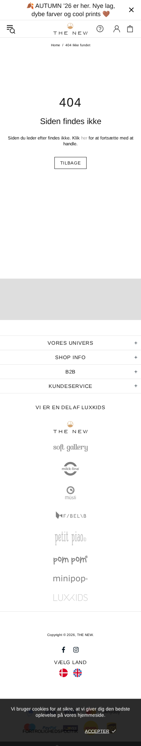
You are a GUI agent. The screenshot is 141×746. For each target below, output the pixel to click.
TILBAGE (70, 163)
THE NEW (70, 29)
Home (55, 45)
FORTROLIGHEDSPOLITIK (50, 731)
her (84, 137)
